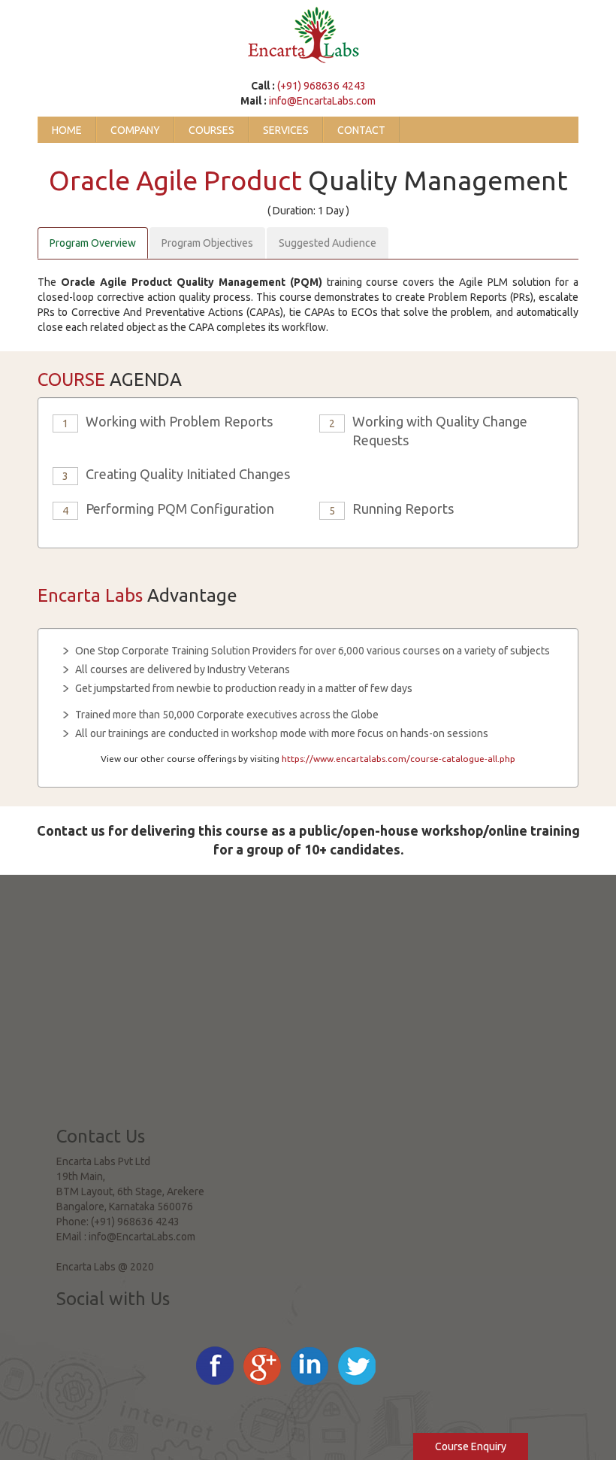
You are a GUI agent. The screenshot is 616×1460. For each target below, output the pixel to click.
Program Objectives (207, 243)
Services (286, 130)
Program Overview (93, 243)
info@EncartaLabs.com (322, 101)
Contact (361, 130)
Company (135, 130)
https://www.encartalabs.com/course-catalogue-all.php (398, 758)
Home (67, 130)
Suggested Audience (327, 243)
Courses (211, 130)
